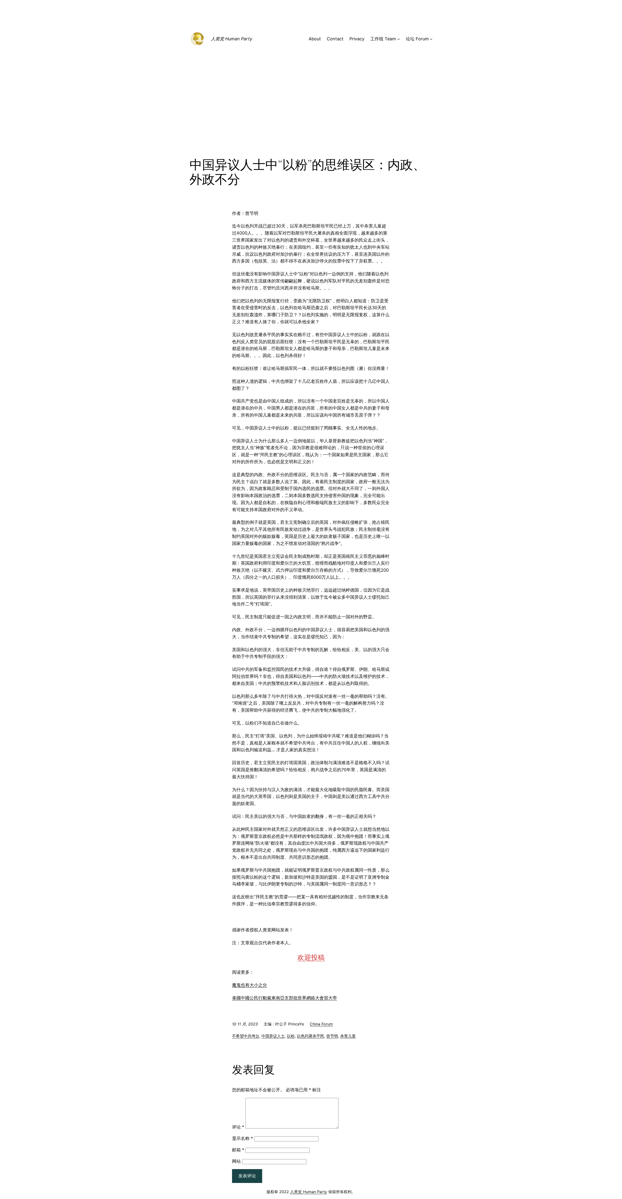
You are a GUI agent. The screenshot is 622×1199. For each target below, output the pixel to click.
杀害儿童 (348, 1035)
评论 (238, 1126)
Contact (335, 38)
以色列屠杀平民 (310, 1035)
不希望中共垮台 (245, 1035)
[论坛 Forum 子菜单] (431, 39)
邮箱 (238, 1149)
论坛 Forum (417, 38)
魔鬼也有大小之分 (249, 985)
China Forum (321, 1024)
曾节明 (332, 1035)
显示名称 (242, 1138)
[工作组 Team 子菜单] (398, 39)
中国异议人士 (273, 1035)
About (315, 38)
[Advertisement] (311, 118)
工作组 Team (383, 38)
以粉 (291, 1035)
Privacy (356, 38)
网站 (236, 1161)
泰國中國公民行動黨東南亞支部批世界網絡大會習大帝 (284, 997)
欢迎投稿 (311, 957)
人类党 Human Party (231, 38)
